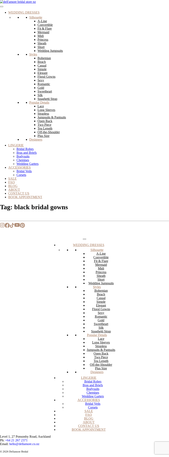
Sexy (41, 80)
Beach (42, 62)
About (14, 189)
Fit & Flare (45, 28)
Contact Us (18, 193)
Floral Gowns (46, 76)
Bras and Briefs (26, 152)
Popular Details (39, 102)
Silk (40, 95)
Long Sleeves (46, 110)
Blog (13, 186)
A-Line (42, 21)
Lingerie (16, 145)
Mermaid (43, 32)
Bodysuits (22, 156)
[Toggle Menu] (1, 6)
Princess (43, 39)
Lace (41, 106)
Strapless (43, 113)
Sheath (42, 43)
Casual (42, 65)
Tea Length (45, 128)
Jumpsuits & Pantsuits (52, 117)
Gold (41, 87)
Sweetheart (45, 91)
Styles (33, 54)
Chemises (22, 160)
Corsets (21, 175)
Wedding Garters (27, 163)
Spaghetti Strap (47, 99)
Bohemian (44, 58)
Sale (12, 178)
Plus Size (43, 136)
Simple (42, 69)
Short (41, 47)
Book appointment (25, 197)
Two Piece (44, 124)
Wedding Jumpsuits (50, 50)
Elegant (42, 73)
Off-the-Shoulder (49, 132)
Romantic (44, 84)
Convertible (45, 25)
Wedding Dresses (24, 12)
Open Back (45, 121)
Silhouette (35, 17)
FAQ (11, 182)
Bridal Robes (25, 149)
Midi (41, 36)
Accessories (19, 167)
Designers (35, 139)
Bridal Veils (24, 171)
